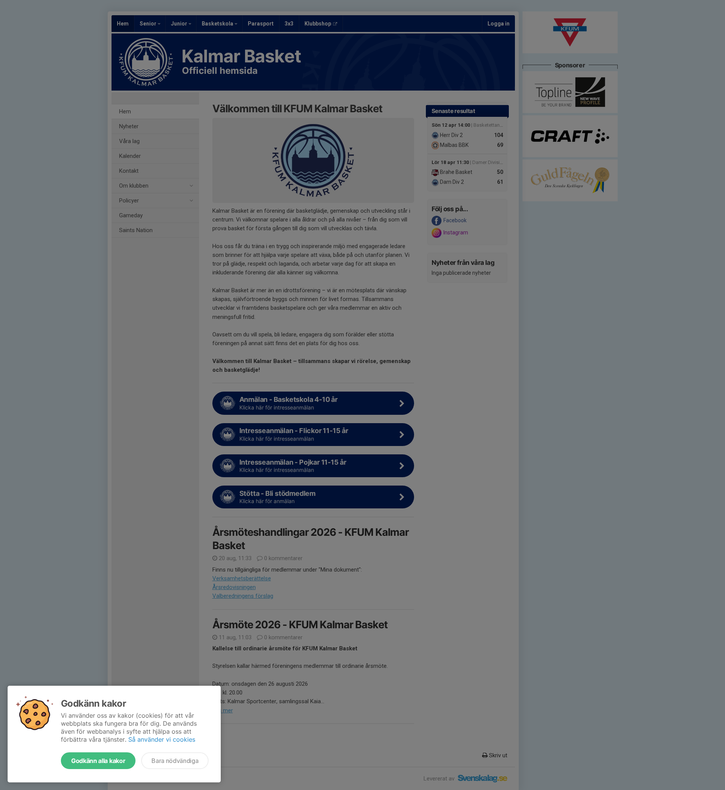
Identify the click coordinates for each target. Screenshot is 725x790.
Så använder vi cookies (161, 739)
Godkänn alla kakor (98, 761)
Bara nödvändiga (174, 761)
